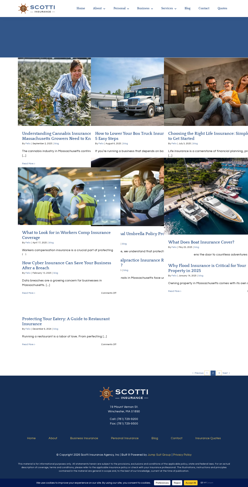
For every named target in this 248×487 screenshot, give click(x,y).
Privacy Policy (182, 454)
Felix (28, 143)
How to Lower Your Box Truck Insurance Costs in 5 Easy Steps (142, 86)
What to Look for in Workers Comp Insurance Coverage (69, 191)
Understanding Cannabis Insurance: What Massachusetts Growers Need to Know (69, 86)
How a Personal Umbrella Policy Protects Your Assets (142, 189)
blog (56, 143)
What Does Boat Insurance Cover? (215, 193)
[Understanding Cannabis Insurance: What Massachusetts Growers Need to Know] (69, 92)
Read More (28, 163)
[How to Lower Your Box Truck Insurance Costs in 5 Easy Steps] (142, 92)
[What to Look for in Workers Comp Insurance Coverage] (69, 196)
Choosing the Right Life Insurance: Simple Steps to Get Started (215, 86)
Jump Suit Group (159, 454)
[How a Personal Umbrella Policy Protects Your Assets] (142, 192)
